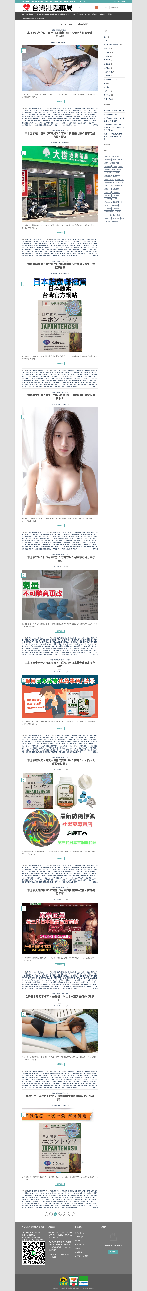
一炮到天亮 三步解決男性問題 (114, 110)
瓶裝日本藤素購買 (67, 123)
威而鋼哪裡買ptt (109, 182)
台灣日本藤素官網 (29, 737)
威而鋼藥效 (116, 195)
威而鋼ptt (107, 169)
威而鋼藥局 (107, 195)
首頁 (23, 14)
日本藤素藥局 (76, 119)
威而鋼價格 (116, 173)
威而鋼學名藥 (119, 182)
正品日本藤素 (73, 121)
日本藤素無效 (28, 119)
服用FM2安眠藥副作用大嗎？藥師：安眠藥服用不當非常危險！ (114, 136)
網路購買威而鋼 (109, 212)
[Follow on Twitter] (122, 1)
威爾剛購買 (107, 166)
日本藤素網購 (67, 119)
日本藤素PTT (64, 30)
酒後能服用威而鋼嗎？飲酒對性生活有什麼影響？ (114, 119)
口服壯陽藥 (29, 14)
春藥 (105, 83)
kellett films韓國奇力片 (112, 45)
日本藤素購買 (28, 121)
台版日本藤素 (34, 110)
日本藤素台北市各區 (76, 112)
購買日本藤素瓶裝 (41, 125)
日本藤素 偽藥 (59, 110)
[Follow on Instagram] (120, 1)
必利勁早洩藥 (80, 1244)
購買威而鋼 (117, 215)
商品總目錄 (80, 14)
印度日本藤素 (69, 108)
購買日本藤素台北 (30, 125)
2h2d (105, 37)
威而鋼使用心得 (116, 169)
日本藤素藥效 (84, 119)
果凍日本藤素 (65, 121)
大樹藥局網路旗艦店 (29, 18)
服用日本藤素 (57, 121)
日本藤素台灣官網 (88, 112)
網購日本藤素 (76, 123)
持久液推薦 (37, 14)
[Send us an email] (124, 1)
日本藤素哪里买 (69, 114)
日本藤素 (58, 30)
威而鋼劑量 (117, 176)
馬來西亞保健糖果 (81, 1256)
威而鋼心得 (107, 189)
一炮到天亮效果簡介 (111, 114)
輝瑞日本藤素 (62, 125)
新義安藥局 (40, 18)
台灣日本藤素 (77, 108)
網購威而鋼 (116, 208)
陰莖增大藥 (45, 14)
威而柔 (115, 166)
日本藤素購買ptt (37, 121)
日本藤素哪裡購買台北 (57, 114)
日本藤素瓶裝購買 (58, 119)
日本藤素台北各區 (55, 112)
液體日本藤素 (26, 123)
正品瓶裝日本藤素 (83, 121)
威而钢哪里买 (108, 202)
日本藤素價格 (86, 110)
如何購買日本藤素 (44, 110)
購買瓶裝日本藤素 (52, 125)
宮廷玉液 (107, 60)
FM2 (105, 41)
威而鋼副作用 (108, 176)
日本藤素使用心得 (77, 110)
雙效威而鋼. (115, 221)
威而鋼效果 (116, 189)
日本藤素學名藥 (38, 116)
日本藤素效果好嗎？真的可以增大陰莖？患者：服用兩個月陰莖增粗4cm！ (114, 127)
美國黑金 (107, 95)
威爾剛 (106, 163)
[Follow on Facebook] (118, 1)
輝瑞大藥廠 (107, 218)
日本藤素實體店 (77, 116)
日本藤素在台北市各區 (32, 744)
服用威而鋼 (115, 205)
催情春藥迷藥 (80, 1233)
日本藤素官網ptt (67, 116)
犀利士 (106, 91)
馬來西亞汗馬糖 (71, 14)
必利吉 (122, 202)
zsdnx (64, 42)
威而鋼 (106, 56)
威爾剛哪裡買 (114, 163)
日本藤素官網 (58, 116)
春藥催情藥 (53, 14)
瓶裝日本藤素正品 (56, 123)
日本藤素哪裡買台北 (44, 114)
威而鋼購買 (107, 199)
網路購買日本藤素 (86, 123)
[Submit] (96, 7)
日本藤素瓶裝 (36, 119)
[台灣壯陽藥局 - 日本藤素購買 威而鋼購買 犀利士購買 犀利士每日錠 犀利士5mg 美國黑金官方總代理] (48, 8)
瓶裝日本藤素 (34, 123)
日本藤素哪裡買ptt (33, 114)
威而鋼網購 (116, 192)
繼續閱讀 (60, 101)
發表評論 (95, 125)
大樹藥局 (94, 14)
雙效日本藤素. (73, 125)
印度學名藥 (61, 14)
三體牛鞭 (107, 48)
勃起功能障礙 (60, 108)
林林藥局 (85, 1288)
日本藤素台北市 (65, 112)
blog (115, 1)
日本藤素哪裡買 (28, 742)
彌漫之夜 (107, 64)
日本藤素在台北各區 (89, 114)
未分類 (68, 660)
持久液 (77, 1248)
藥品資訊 (87, 14)
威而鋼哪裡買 (119, 179)
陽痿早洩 (107, 221)
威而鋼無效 (107, 192)
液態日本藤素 (93, 121)
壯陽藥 (53, 30)
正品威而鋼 (107, 208)
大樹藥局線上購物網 (106, 14)
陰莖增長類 (79, 1252)
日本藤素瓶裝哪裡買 (46, 119)
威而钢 (115, 199)
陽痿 (67, 125)
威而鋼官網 (118, 185)
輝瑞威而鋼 (116, 218)
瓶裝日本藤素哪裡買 (44, 123)
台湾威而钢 (107, 159)
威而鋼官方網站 (109, 185)
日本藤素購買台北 (47, 121)
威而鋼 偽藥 (107, 173)
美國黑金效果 (108, 215)
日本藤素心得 (86, 116)
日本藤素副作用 (28, 112)
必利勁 (106, 68)
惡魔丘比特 (108, 72)
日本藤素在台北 (78, 114)
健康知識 (53, 108)
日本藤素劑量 (37, 112)
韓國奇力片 (108, 99)
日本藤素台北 (46, 112)
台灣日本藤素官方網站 (88, 108)
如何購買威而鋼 (117, 159)
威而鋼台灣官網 (109, 179)
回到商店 (113, 1252)
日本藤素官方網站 (49, 116)
